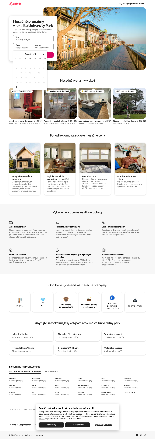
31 (17, 87)
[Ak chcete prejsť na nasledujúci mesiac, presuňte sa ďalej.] (43, 54)
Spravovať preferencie (103, 425)
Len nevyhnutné (77, 425)
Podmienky (39, 435)
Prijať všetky (51, 425)
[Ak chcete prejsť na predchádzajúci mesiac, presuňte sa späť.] (17, 54)
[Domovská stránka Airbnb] (15, 3)
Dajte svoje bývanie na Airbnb (131, 3)
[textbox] (23, 47)
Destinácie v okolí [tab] (51, 371)
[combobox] (33, 39)
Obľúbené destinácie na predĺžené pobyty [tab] (25, 371)
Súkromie (28, 435)
